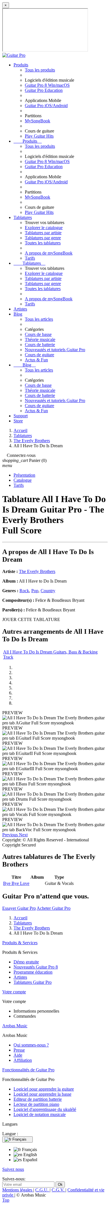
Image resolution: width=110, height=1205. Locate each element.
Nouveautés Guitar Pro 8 (36, 967)
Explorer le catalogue (44, 227)
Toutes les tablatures (43, 242)
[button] (10, 834)
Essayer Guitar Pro (19, 908)
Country (48, 590)
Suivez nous (13, 1169)
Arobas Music (14, 1025)
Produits (21, 64)
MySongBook (37, 120)
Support (21, 415)
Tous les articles (39, 319)
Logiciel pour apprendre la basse (42, 1094)
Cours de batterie (40, 344)
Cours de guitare (39, 354)
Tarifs (30, 258)
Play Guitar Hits (39, 136)
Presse (19, 1050)
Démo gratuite (26, 961)
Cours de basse (38, 334)
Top (5, 1200)
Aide (18, 1055)
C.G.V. (58, 1189)
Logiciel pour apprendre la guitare (44, 1089)
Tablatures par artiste (43, 232)
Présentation (24, 475)
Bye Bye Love (16, 883)
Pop (34, 590)
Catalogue (23, 480)
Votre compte (14, 991)
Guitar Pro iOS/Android (46, 105)
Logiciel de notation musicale (40, 1114)
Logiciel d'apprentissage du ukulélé (45, 1109)
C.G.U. (42, 1189)
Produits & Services (20, 942)
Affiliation (23, 1060)
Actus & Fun (36, 359)
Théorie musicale (40, 339)
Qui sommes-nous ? (31, 1045)
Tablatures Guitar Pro (33, 982)
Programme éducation (33, 972)
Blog (18, 314)
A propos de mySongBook (48, 253)
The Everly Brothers (37, 571)
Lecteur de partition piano (36, 1104)
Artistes (20, 309)
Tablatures (23, 217)
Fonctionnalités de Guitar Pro (28, 1069)
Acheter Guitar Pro (54, 908)
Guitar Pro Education (44, 90)
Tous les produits (40, 70)
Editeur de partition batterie (38, 1099)
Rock (24, 590)
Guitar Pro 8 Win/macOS (47, 85)
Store (18, 420)
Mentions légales (17, 1189)
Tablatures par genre (43, 237)
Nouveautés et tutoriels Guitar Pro (55, 349)
